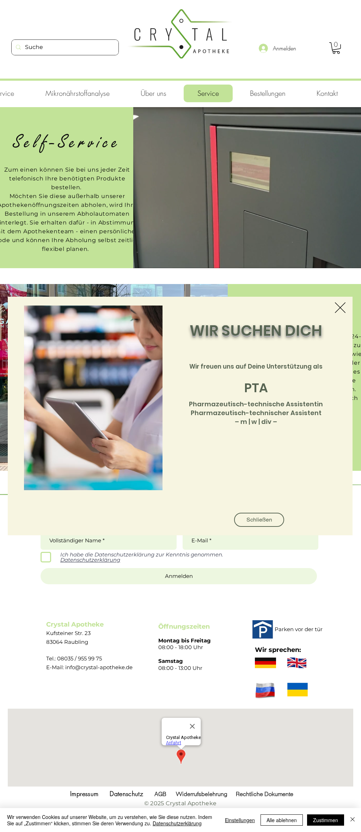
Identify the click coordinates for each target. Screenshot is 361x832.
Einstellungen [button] (240, 820)
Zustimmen (325, 820)
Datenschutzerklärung (177, 823)
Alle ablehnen (282, 820)
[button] (340, 307)
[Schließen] (352, 820)
